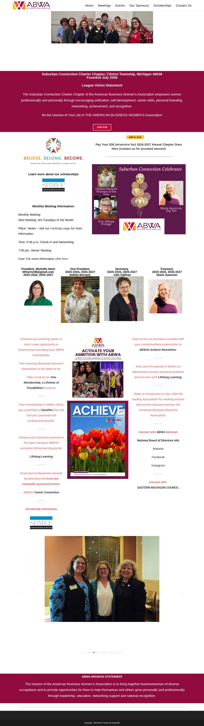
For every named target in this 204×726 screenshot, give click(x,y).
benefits (47, 410)
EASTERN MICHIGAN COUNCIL (158, 487)
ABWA (161, 432)
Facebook (158, 457)
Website (158, 449)
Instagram (158, 465)
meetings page (60, 228)
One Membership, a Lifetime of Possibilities (41, 382)
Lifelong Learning (41, 456)
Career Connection (46, 492)
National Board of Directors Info (158, 440)
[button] (22, 593)
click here (61, 258)
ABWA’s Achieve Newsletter (157, 350)
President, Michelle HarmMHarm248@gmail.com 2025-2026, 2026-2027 (38, 272)
